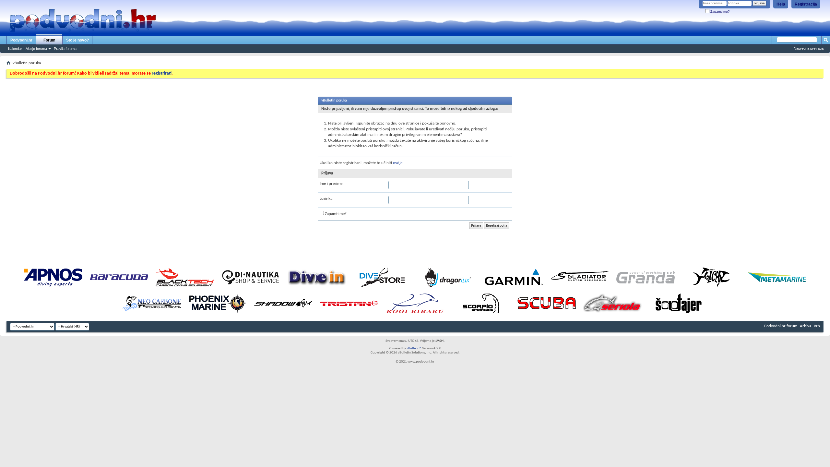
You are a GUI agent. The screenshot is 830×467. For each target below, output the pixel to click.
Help (781, 4)
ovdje (397, 163)
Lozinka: (326, 199)
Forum (49, 40)
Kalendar (15, 49)
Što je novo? (77, 40)
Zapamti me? (719, 11)
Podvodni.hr (21, 40)
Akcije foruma (36, 49)
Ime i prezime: (331, 184)
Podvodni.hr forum (780, 326)
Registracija (806, 4)
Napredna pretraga (809, 48)
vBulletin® (414, 348)
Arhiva (805, 326)
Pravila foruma (65, 49)
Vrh (817, 326)
